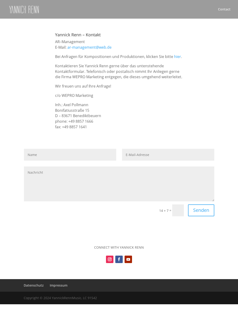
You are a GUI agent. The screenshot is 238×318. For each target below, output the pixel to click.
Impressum (58, 285)
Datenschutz (34, 285)
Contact (224, 9)
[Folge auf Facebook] (119, 259)
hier (177, 56)
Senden (201, 210)
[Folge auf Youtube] (128, 259)
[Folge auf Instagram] (109, 259)
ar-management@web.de (89, 47)
